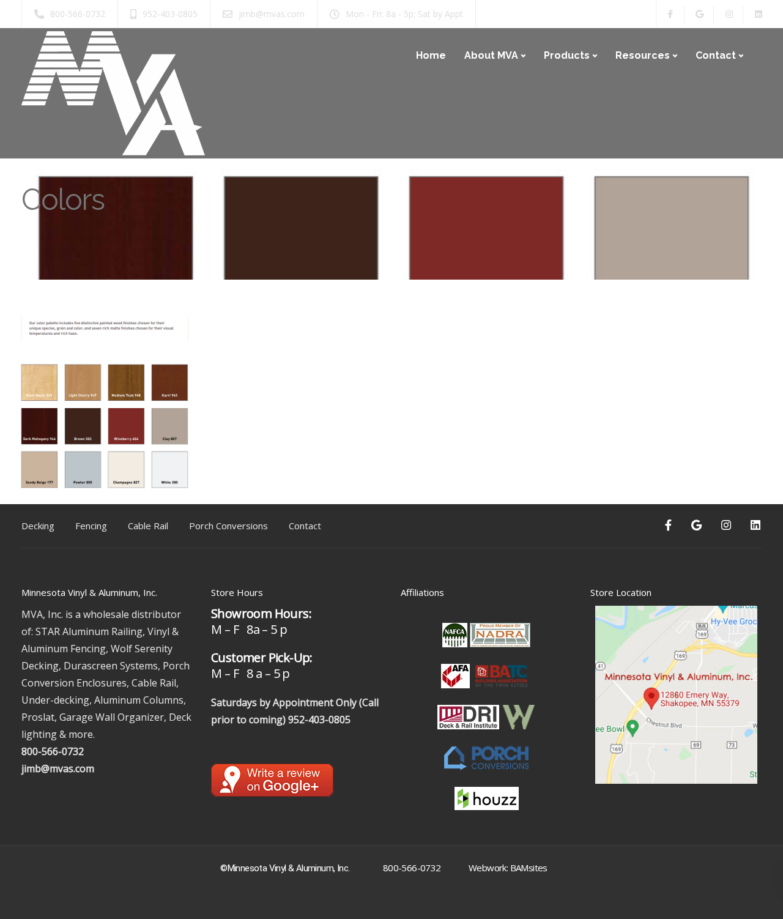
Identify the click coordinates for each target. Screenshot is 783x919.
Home (431, 55)
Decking (37, 525)
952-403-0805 (319, 719)
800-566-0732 (52, 751)
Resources (642, 55)
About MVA (491, 55)
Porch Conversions (228, 525)
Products (567, 55)
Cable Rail (148, 525)
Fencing (91, 525)
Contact (716, 55)
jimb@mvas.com (57, 768)
